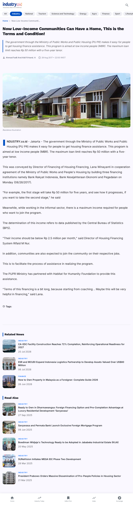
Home (5, 21)
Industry (16, 13)
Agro (94, 13)
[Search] (127, 5)
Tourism (42, 13)
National (29, 13)
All (5, 13)
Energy (83, 13)
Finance (105, 13)
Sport (117, 13)
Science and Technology (63, 13)
